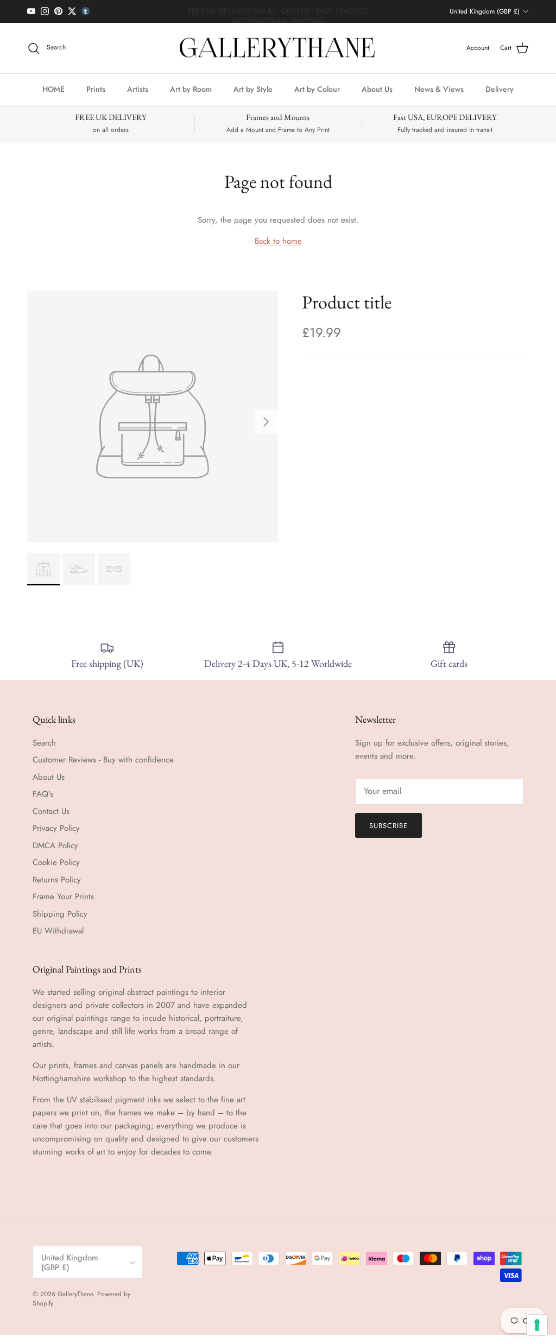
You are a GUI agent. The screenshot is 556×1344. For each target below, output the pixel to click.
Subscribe (388, 826)
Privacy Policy (56, 828)
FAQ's (43, 794)
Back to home (278, 241)
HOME (53, 89)
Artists (137, 89)
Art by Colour (317, 89)
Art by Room (191, 89)
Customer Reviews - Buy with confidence (103, 760)
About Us (377, 89)
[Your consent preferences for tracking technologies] (537, 1325)
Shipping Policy (60, 914)
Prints (95, 89)
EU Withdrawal (58, 931)
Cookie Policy (56, 862)
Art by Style (253, 89)
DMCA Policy (55, 845)
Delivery (499, 89)
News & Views (439, 89)
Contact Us (51, 811)
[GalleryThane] (278, 48)
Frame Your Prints (63, 897)
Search (44, 743)
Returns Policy (57, 880)
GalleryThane (75, 1294)
